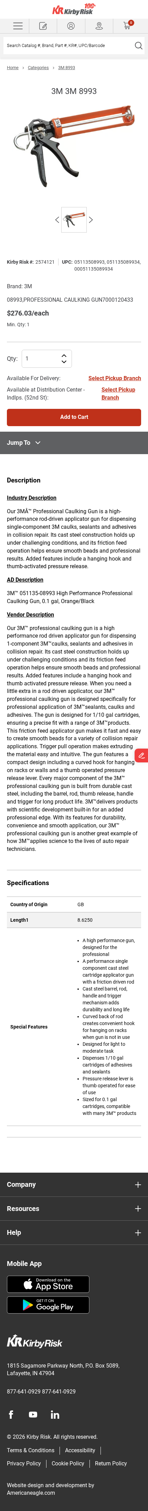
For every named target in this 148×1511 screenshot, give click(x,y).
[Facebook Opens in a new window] (11, 1414)
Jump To (18, 442)
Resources (23, 1208)
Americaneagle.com (31, 1493)
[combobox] (68, 45)
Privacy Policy (24, 1463)
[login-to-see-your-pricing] (71, 26)
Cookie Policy (68, 1463)
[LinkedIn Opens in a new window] (55, 1414)
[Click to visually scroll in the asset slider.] (57, 220)
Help (14, 1232)
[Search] (139, 45)
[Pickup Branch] (99, 26)
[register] (43, 26)
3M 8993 (66, 67)
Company (21, 1184)
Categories (38, 67)
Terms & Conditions (30, 1450)
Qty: (12, 358)
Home (13, 67)
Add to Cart (74, 417)
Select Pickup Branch (114, 378)
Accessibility (80, 1450)
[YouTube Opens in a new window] (33, 1414)
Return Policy (111, 1463)
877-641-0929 (24, 1391)
